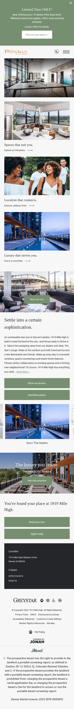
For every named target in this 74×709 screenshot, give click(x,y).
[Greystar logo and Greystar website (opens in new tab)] (25, 599)
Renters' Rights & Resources (32, 623)
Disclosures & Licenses (48, 614)
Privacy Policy (21, 614)
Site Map (51, 623)
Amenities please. (37, 395)
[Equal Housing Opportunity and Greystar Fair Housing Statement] (48, 600)
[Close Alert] (70, 4)
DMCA (33, 614)
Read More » (23, 371)
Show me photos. (37, 383)
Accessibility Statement (23, 619)
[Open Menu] (66, 52)
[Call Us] (57, 52)
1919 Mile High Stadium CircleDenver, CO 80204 (23, 559)
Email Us (13, 580)
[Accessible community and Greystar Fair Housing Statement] (54, 600)
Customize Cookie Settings (48, 619)
